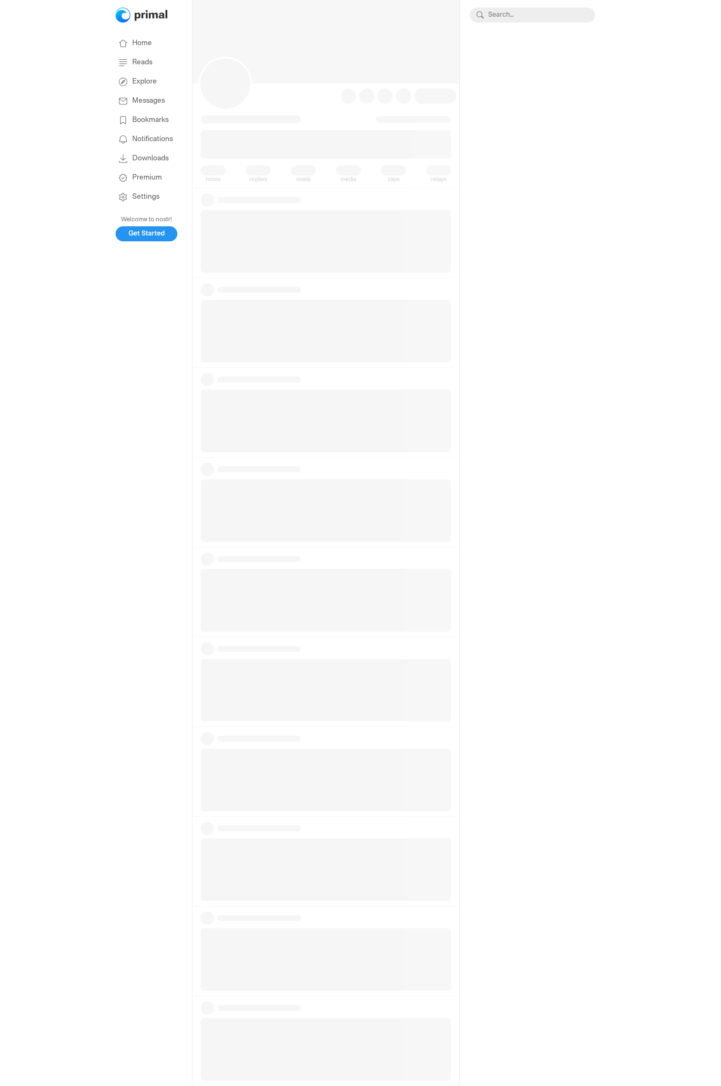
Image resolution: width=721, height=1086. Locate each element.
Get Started (147, 233)
